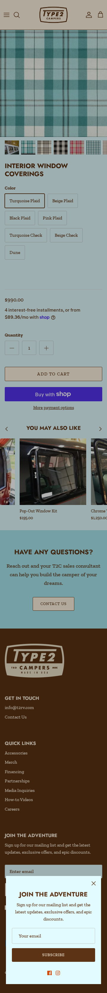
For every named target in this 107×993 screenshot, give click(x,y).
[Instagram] (58, 973)
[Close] (93, 883)
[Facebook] (49, 973)
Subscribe (53, 955)
